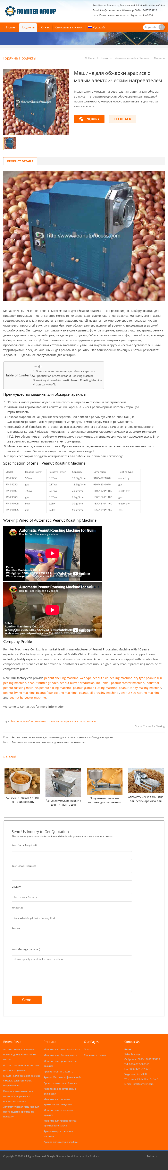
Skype (162, 1156)
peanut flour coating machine (56, 693)
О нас (45, 27)
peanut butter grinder (43, 683)
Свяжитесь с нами (68, 27)
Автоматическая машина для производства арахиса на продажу (21, 1111)
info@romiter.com (110, 10)
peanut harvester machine (27, 698)
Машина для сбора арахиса (60, 1055)
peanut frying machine (19, 693)
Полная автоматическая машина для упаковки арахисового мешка (18, 1096)
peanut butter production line (80, 683)
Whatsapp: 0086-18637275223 (139, 10)
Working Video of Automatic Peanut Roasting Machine (69, 380)
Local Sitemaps (76, 1156)
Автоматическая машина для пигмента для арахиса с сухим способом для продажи (62, 737)
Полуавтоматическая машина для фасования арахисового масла (104, 800)
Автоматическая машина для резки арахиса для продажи (145, 799)
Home (10, 27)
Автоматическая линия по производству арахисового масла (48, 742)
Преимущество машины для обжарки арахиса (65, 371)
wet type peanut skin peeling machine (106, 678)
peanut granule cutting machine (95, 688)
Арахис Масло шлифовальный (62, 1077)
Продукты (27, 27)
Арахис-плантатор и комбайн (61, 1142)
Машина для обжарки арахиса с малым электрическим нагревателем (53, 721)
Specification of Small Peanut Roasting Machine (64, 376)
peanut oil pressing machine (98, 693)
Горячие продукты (19, 58)
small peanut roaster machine (123, 683)
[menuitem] (96, 27)
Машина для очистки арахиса (62, 1049)
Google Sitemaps (56, 1156)
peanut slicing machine (55, 688)
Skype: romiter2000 (142, 15)
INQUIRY (92, 119)
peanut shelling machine (61, 678)
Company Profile (46, 384)
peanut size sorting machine (140, 693)
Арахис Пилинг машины (58, 1071)
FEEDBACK (122, 119)
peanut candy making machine (140, 688)
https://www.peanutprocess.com (111, 15)
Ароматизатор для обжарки (132, 58)
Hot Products (92, 1156)
